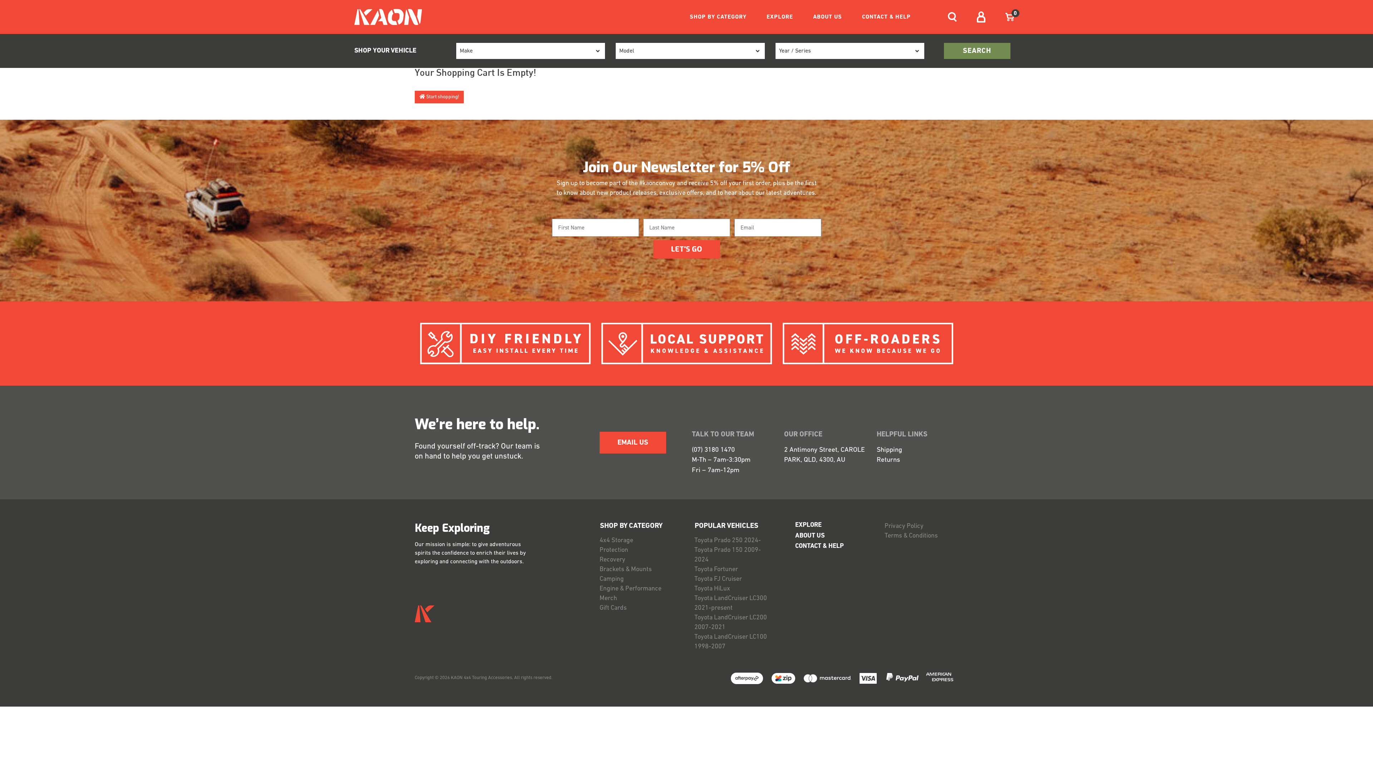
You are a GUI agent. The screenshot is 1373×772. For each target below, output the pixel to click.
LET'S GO (686, 249)
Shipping (889, 450)
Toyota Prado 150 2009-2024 (727, 555)
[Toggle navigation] (952, 17)
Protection (614, 550)
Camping (612, 579)
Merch (608, 598)
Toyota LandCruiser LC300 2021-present (730, 603)
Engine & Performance (630, 589)
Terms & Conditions (911, 536)
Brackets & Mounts (626, 569)
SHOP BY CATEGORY (718, 17)
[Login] (981, 17)
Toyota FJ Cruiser (718, 579)
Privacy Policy (904, 526)
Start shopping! (442, 97)
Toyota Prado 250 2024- (727, 541)
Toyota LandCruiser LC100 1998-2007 (730, 642)
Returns (888, 460)
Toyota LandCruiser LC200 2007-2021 (730, 623)
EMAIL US (632, 442)
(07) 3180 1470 (713, 450)
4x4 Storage (616, 541)
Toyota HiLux (712, 589)
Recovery (612, 560)
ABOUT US (827, 17)
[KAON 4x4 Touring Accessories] (385, 17)
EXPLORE (780, 17)
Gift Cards (613, 608)
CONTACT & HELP (886, 17)
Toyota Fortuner (716, 569)
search (977, 51)
